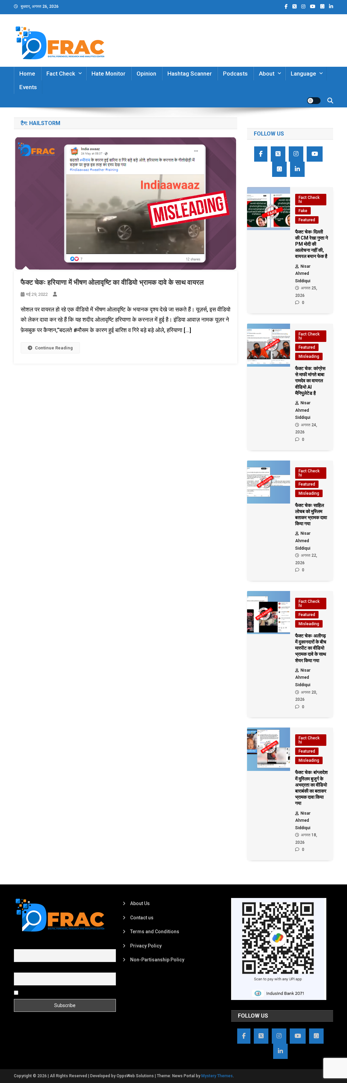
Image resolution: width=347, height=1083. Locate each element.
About (266, 73)
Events (28, 87)
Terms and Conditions (154, 931)
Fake (303, 210)
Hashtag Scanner (189, 73)
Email (20, 968)
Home (27, 73)
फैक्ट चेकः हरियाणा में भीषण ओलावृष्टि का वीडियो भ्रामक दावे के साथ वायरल (112, 282)
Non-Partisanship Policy (157, 959)
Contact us (142, 917)
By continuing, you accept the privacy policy (67, 992)
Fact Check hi (309, 199)
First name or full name (38, 945)
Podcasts (235, 73)
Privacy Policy (146, 945)
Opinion (146, 73)
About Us (140, 903)
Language (303, 73)
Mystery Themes (217, 1076)
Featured (307, 220)
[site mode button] (314, 100)
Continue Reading (54, 347)
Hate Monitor (108, 73)
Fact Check (60, 73)
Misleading (309, 356)
